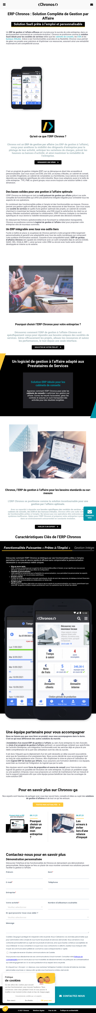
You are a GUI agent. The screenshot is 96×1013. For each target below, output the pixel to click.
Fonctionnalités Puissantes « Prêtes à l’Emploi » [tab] (37, 548)
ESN (79, 37)
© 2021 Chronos (23, 1010)
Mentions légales (38, 1010)
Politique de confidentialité (69, 1010)
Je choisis (29, 1000)
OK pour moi (46, 1000)
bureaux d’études (13, 39)
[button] (5, 1009)
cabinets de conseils (65, 37)
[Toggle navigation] (4, 4)
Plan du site (52, 1010)
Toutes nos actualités (46, 805)
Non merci (11, 1000)
